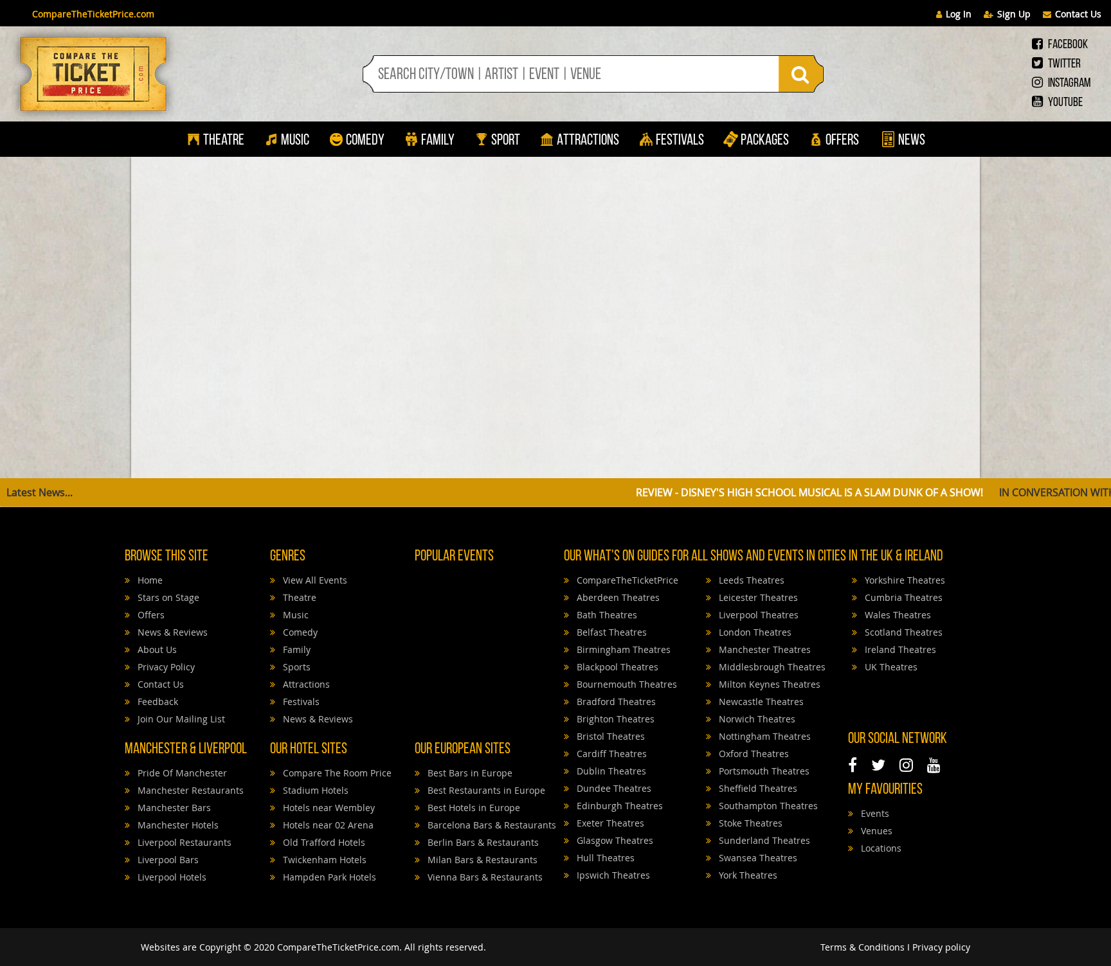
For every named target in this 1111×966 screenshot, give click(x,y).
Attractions (588, 140)
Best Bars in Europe (468, 773)
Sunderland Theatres (763, 840)
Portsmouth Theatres (762, 771)
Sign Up (1014, 14)
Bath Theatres (605, 615)
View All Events (313, 580)
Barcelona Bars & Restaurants (490, 825)
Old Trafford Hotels (322, 842)
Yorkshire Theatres (903, 580)
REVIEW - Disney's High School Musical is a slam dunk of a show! (731, 492)
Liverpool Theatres (757, 615)
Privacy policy (941, 947)
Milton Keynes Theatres (768, 684)
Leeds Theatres (750, 580)
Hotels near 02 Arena (327, 825)
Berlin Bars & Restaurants (482, 842)
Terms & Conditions (862, 947)
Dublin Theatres (610, 771)
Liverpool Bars (167, 860)
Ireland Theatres (899, 649)
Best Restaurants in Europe (485, 790)
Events (873, 813)
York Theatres (746, 875)
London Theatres (753, 632)
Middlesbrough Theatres (771, 667)
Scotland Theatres (902, 632)
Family (438, 140)
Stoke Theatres (749, 823)
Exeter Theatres (609, 823)
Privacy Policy (165, 667)
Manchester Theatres (763, 649)
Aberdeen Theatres (617, 597)
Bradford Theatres (615, 701)
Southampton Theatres (767, 806)
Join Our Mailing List (180, 719)
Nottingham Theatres (763, 736)
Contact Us (1078, 14)
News (910, 140)
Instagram (1068, 83)
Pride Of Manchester (181, 773)
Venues (875, 831)
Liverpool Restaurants (183, 842)
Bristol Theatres (609, 736)
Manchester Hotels (177, 825)
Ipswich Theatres (612, 875)
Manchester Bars (173, 807)
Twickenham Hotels (323, 860)
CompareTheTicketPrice (626, 580)
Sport (504, 140)
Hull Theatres (604, 858)
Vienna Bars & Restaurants (484, 877)
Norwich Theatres (755, 719)
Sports (295, 667)
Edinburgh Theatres (618, 806)
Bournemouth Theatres (625, 684)
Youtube (1064, 102)
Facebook (1067, 45)
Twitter (1063, 64)
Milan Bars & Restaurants (481, 860)
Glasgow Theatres (613, 840)
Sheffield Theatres (756, 788)
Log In (958, 14)
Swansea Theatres (756, 858)
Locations (879, 848)
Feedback (156, 701)
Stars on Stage (167, 597)
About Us (156, 649)
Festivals (680, 140)
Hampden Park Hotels (328, 877)
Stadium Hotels (314, 790)
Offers (842, 140)
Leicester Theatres (757, 597)
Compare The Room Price (336, 773)
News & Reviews (171, 632)
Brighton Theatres (614, 719)
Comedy (365, 140)
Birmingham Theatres (622, 649)
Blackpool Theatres (616, 667)
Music (295, 140)
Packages (765, 140)
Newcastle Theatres (760, 701)
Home (149, 580)
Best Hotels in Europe (472, 807)
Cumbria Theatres (902, 597)
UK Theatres (889, 667)
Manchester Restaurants (189, 790)
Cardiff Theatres (610, 753)
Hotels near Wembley (327, 807)
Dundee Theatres (612, 788)
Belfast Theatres (610, 632)
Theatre (223, 140)
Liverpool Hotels (170, 877)
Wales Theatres (896, 615)
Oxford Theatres (752, 753)
